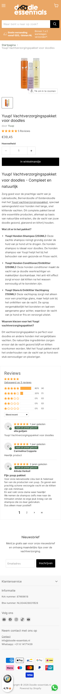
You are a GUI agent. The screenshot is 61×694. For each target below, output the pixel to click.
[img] (21, 424)
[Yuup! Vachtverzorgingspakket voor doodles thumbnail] (7, 102)
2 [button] (27, 512)
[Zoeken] (54, 24)
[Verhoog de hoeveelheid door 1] (31, 151)
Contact (6, 636)
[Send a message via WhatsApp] (54, 687)
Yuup (11, 125)
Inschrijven (46, 563)
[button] (10, 131)
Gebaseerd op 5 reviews (17, 382)
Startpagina (9, 45)
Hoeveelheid (9, 143)
